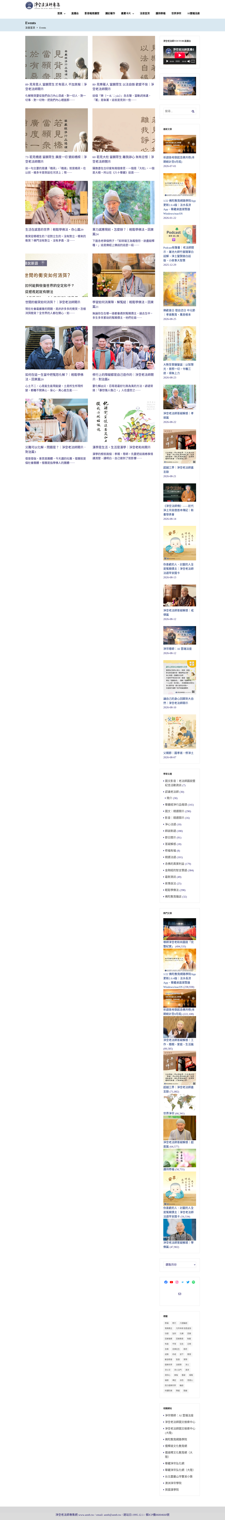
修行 (174, 1323)
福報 (191, 1375)
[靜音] (188, 61)
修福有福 (170, 850)
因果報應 (168, 1339)
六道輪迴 (183, 1323)
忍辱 (189, 1344)
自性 (182, 1380)
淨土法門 (178, 1370)
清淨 (187, 1370)
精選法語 (170, 857)
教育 (189, 1354)
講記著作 (110, 13)
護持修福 (160, 13)
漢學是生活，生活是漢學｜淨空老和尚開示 (121, 447)
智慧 (178, 1360)
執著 (189, 1339)
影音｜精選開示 (174, 817)
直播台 (75, 13)
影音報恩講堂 (92, 13)
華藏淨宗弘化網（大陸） (180, 1470)
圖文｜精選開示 (174, 811)
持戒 (174, 1354)
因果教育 (179, 1339)
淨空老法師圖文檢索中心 (180, 1422)
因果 (189, 1334)
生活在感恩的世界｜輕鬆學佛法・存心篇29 (54, 229)
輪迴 (181, 1385)
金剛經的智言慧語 (176, 870)
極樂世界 (168, 1365)
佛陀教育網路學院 (176, 1439)
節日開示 (170, 837)
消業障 (179, 1365)
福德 (167, 1380)
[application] (179, 55)
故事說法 (170, 883)
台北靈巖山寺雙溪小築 (179, 1476)
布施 (167, 1344)
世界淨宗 (176, 13)
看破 (183, 1375)
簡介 (169, 798)
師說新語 (170, 830)
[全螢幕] (193, 61)
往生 (182, 1344)
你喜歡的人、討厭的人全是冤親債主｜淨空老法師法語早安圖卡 (178, 1212)
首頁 (59, 13)
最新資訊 (170, 876)
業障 (185, 1360)
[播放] (167, 61)
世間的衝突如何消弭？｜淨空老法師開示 (52, 302)
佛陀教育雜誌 (173, 896)
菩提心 (190, 1380)
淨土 (187, 1365)
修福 (167, 1323)
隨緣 (185, 1391)
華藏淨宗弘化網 (174, 1463)
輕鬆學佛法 (172, 890)
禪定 (174, 1380)
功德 (167, 1334)
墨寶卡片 (126, 13)
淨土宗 (167, 1370)
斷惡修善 (168, 1360)
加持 (174, 1334)
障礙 (178, 1391)
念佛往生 (176, 1349)
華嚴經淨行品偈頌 (176, 804)
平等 (174, 1344)
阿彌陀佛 (168, 1391)
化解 (182, 1334)
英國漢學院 (172, 1489)
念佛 (167, 1349)
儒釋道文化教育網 (176, 1446)
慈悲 (185, 1349)
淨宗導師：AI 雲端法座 (179, 1415)
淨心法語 (170, 824)
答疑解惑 (170, 844)
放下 (182, 1354)
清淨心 (167, 1375)
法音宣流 (145, 13)
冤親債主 (168, 1328)
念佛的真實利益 (174, 863)
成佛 (167, 1354)
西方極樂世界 (170, 1385)
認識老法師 (172, 791)
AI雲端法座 (193, 13)
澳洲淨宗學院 (173, 1483)
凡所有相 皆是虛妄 (183, 1328)
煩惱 (176, 1375)
